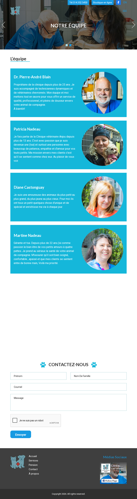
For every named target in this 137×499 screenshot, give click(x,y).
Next (133, 24)
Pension (33, 464)
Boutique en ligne (102, 2)
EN (125, 2)
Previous (3, 24)
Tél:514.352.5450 (78, 2)
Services (33, 460)
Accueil (33, 456)
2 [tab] (70, 45)
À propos (34, 473)
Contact (33, 469)
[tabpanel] (68, 24)
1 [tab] (67, 45)
